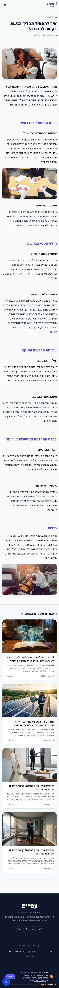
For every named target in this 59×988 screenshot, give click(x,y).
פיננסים (8, 951)
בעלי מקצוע (20, 951)
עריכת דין (33, 951)
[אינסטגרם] (19, 929)
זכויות (53, 332)
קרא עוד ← (9, 676)
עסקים (44, 951)
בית (55, 17)
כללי (49, 17)
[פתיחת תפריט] (4, 4)
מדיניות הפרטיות (40, 980)
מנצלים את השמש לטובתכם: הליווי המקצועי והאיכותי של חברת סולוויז (34, 723)
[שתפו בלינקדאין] (33, 929)
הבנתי (10, 976)
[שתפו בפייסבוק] (40, 929)
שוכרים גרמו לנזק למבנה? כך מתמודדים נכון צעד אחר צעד (31, 788)
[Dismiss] (55, 984)
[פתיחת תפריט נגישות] (6, 982)
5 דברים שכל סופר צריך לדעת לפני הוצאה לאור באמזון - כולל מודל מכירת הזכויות (30, 659)
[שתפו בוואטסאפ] (26, 929)
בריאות (29, 956)
